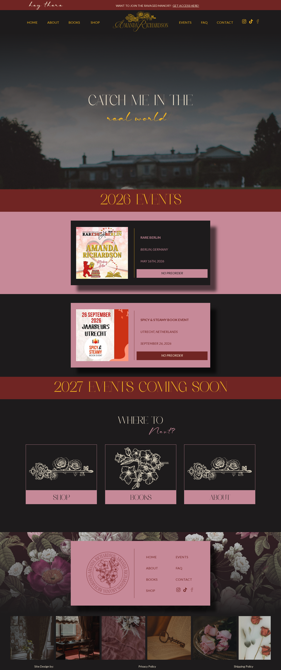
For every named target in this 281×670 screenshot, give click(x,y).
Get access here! (186, 5)
